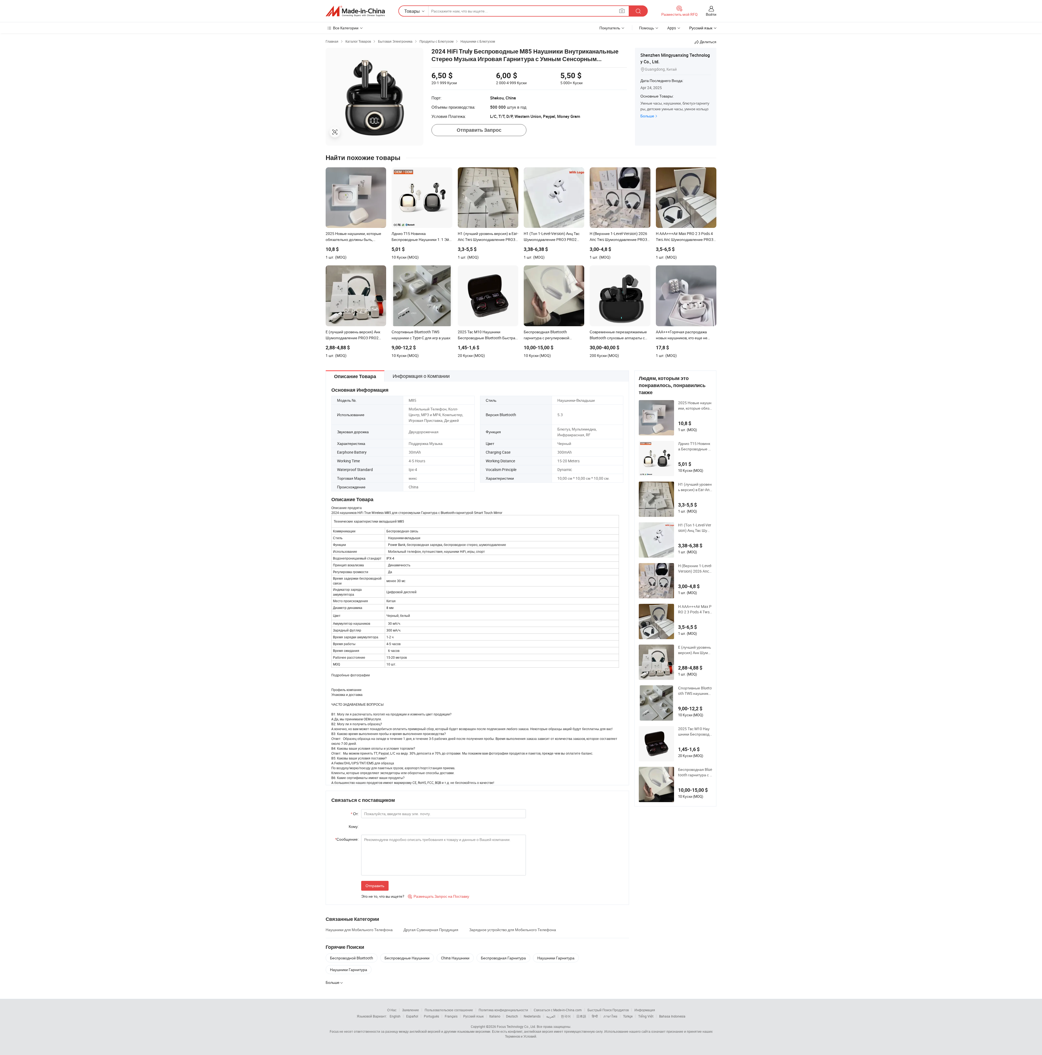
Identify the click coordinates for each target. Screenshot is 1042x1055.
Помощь (646, 27)
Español (412, 1016)
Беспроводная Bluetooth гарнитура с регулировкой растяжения (695, 772)
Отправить (375, 885)
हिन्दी (595, 1016)
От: (354, 813)
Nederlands (532, 1016)
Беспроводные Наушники (407, 957)
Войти (711, 14)
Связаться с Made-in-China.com (558, 1010)
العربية (550, 1016)
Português (431, 1016)
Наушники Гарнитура (555, 957)
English (395, 1016)
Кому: (353, 826)
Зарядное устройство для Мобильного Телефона (512, 929)
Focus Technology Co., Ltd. (516, 1026)
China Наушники (455, 957)
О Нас (391, 1010)
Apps (671, 27)
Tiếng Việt (645, 1016)
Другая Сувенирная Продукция (431, 929)
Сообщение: (346, 839)
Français (451, 1016)
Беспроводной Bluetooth (351, 957)
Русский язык (473, 1016)
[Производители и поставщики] (355, 11)
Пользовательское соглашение (449, 1010)
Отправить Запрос (479, 130)
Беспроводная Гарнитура (503, 957)
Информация (644, 1010)
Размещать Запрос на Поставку (438, 896)
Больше (647, 115)
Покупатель (609, 27)
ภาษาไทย (610, 1016)
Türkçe (628, 1016)
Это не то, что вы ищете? (382, 896)
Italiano (494, 1016)
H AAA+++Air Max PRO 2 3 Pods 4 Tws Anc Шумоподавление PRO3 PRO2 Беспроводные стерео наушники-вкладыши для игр (694, 609)
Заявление (410, 1010)
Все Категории (345, 27)
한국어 (566, 1016)
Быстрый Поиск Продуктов (608, 1010)
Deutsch (512, 1016)
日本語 (581, 1016)
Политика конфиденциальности (503, 1010)
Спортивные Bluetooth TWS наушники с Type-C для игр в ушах (695, 690)
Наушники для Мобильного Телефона (359, 929)
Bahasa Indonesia (672, 1016)
